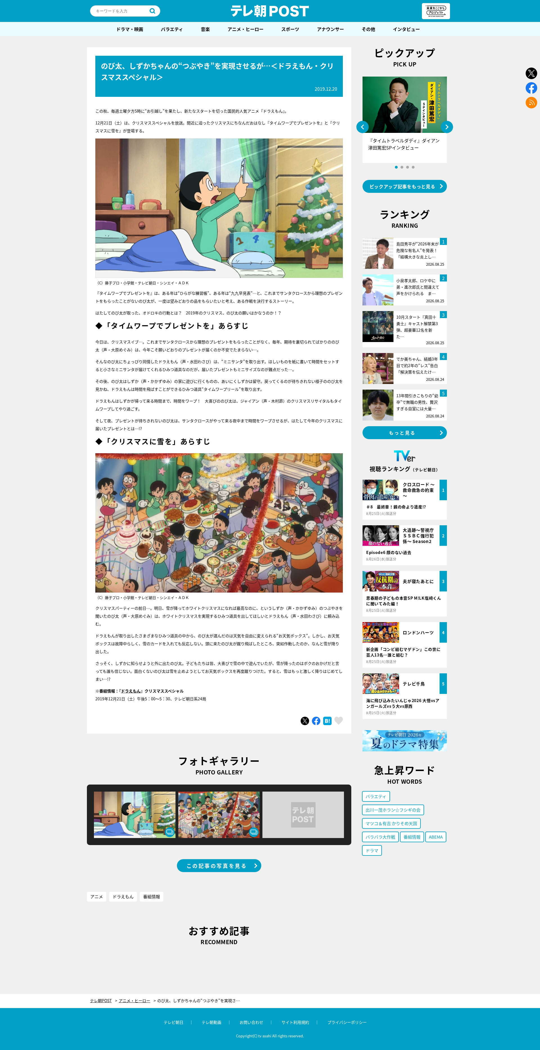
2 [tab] (401, 167)
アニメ (96, 896)
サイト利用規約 (295, 1022)
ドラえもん (131, 691)
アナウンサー (330, 29)
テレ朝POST (270, 11)
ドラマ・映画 (129, 29)
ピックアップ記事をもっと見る (402, 186)
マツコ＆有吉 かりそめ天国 (391, 823)
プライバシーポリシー (347, 1022)
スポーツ (290, 29)
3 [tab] (407, 167)
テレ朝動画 (211, 1022)
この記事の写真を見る (216, 865)
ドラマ (372, 850)
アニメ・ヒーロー (246, 29)
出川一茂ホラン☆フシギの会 (393, 810)
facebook (531, 88)
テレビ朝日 (173, 1022)
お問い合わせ (251, 1022)
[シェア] (316, 721)
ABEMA (436, 837)
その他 (368, 29)
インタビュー (406, 29)
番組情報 (151, 896)
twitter (531, 73)
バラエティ (172, 29)
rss (531, 102)
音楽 (205, 29)
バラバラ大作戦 (380, 837)
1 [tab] (396, 167)
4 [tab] (413, 167)
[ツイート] (305, 721)
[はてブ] (327, 721)
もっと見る (402, 432)
